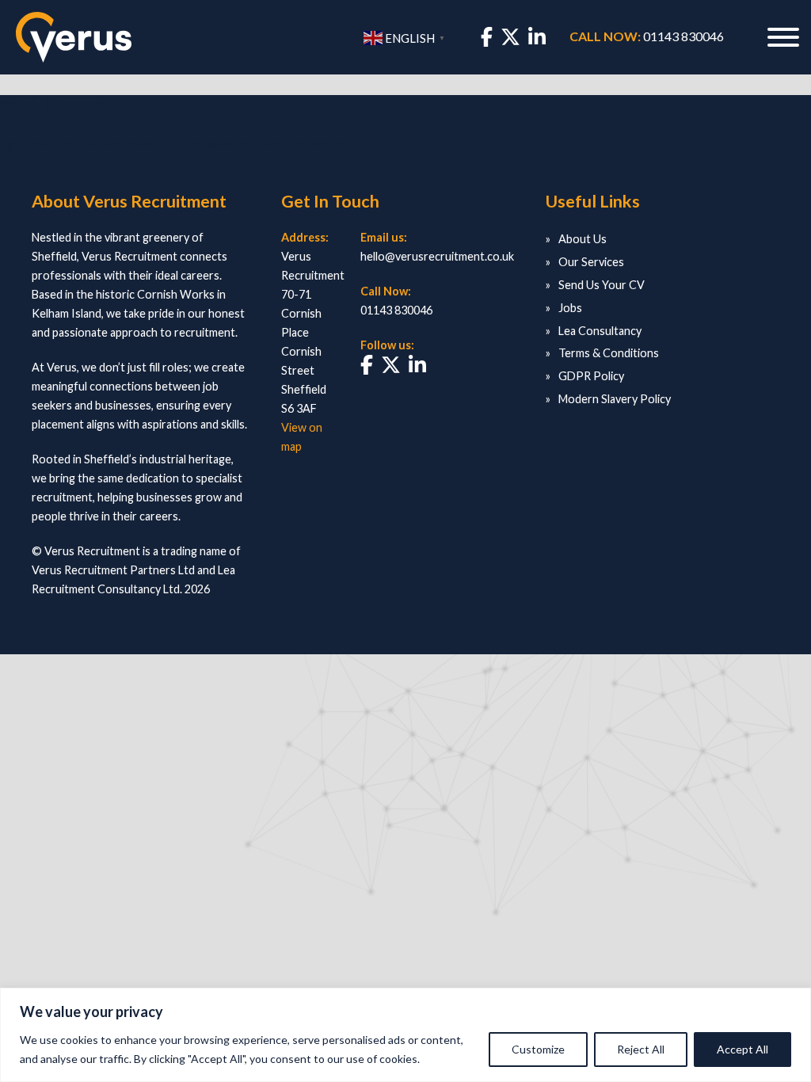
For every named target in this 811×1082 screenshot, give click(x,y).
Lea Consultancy (600, 330)
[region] (405, 1035)
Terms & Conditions (608, 353)
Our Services (591, 262)
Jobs (570, 307)
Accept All (742, 1049)
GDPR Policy (591, 376)
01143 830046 (683, 36)
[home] (73, 37)
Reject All (640, 1049)
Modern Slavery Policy (614, 399)
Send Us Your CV (601, 284)
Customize (538, 1049)
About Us (582, 239)
